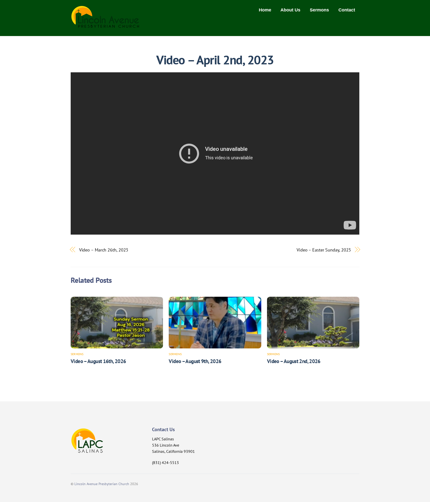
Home (265, 9)
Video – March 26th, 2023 (103, 250)
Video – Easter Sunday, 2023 (324, 250)
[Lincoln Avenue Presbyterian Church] (105, 25)
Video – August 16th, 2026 (98, 361)
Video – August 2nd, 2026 (294, 361)
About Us (290, 9)
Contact (346, 9)
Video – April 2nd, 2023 (215, 60)
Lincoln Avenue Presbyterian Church (101, 483)
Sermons (319, 9)
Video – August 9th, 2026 (195, 361)
